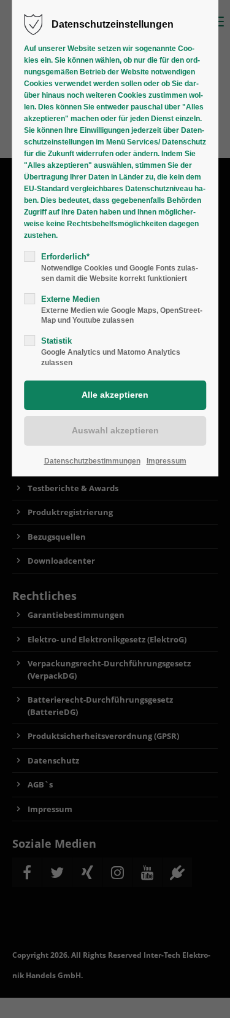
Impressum (166, 461)
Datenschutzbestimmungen (92, 461)
